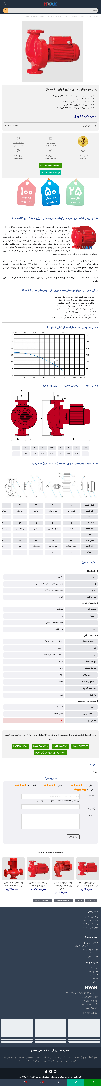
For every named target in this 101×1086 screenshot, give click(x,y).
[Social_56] (55, 1071)
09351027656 (48, 172)
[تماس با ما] (58, 1082)
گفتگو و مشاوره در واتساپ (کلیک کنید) (49, 752)
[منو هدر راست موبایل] (96, 3)
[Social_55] (50, 1071)
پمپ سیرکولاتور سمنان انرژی (43, 900)
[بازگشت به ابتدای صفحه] (8, 1082)
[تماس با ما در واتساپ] (92, 1082)
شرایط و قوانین (92, 953)
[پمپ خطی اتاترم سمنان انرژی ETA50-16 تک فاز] (13, 868)
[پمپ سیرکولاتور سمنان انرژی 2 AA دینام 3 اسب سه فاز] (63, 868)
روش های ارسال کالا (90, 924)
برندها (95, 931)
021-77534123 (81, 746)
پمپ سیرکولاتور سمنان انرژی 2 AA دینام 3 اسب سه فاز (63, 885)
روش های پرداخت (90, 927)
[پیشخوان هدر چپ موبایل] (4, 3)
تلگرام (95, 982)
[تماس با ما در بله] (75, 1082)
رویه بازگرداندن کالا (90, 949)
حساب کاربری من (91, 942)
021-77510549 (41, 746)
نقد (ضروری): (89, 815)
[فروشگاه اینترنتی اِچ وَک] (50, 4)
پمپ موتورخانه (91, 900)
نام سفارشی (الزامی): (90, 807)
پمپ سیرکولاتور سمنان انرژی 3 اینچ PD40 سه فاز (87, 884)
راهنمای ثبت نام (91, 917)
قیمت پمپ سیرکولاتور (46, 277)
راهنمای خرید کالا (91, 920)
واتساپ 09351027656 (49, 165)
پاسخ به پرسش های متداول (86, 946)
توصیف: (92, 795)
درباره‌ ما (94, 968)
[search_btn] (5, 10)
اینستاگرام (94, 975)
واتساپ (95, 978)
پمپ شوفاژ (79, 900)
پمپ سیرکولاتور (43, 237)
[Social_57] (45, 1071)
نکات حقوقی (93, 956)
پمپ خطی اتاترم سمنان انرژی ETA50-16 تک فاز (13, 884)
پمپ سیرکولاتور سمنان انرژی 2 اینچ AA (38, 884)
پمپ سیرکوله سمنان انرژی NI (63, 900)
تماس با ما (93, 971)
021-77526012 (61, 746)
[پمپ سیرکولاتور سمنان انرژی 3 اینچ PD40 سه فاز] (87, 868)
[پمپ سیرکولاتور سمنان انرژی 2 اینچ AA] (38, 868)
